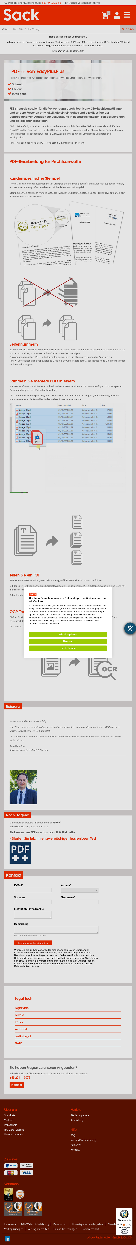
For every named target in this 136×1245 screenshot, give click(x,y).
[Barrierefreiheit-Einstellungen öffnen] (130, 628)
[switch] (124, 1231)
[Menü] (130, 1210)
